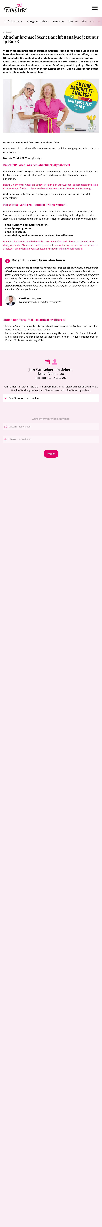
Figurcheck (88, 21)
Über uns (73, 21)
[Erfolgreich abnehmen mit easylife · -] (16, 8)
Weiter (51, 453)
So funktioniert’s (13, 21)
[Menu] (95, 7)
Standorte (58, 21)
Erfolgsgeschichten (37, 21)
